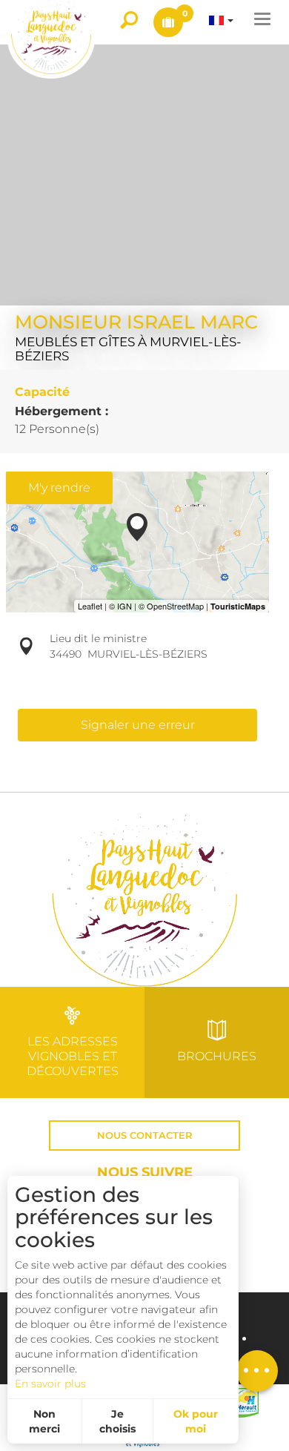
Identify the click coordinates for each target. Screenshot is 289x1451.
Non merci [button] (44, 1421)
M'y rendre (59, 487)
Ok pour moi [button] (195, 1421)
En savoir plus (50, 1383)
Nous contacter (145, 1135)
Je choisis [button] (117, 1421)
